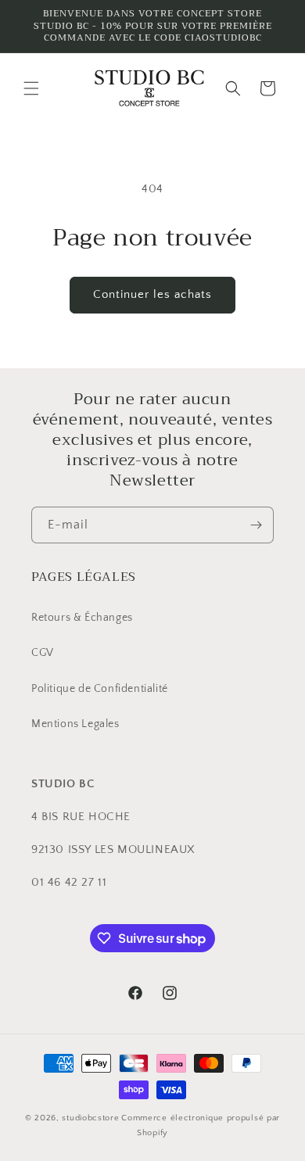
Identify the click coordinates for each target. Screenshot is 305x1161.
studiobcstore (90, 1118)
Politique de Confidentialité (99, 689)
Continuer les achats (152, 294)
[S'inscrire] (256, 525)
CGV (42, 653)
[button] (31, 88)
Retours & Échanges (82, 617)
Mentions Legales (75, 724)
